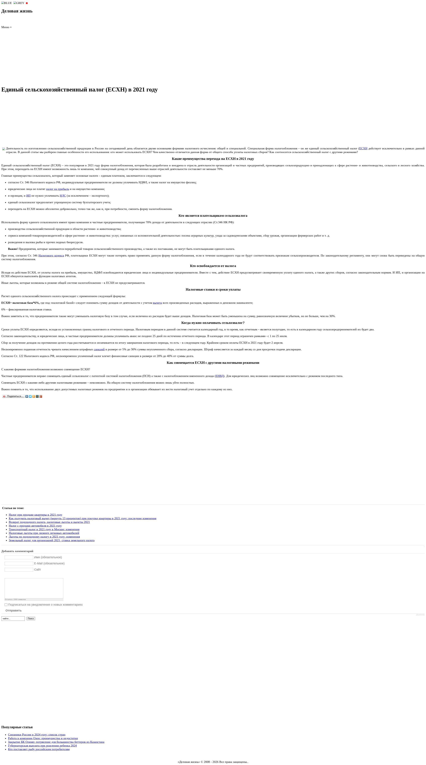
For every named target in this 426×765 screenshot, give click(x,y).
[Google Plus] (41, 396)
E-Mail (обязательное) (49, 563)
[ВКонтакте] (27, 396)
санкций (99, 349)
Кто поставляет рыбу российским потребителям (39, 749)
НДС (63, 195)
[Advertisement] (213, 58)
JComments (420, 615)
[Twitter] (30, 396)
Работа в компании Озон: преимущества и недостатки (43, 738)
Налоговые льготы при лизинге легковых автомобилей (44, 533)
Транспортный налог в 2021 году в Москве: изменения (44, 529)
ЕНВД (219, 376)
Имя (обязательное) (48, 557)
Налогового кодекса (51, 255)
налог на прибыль (57, 189)
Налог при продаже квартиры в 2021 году (35, 514)
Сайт (37, 569)
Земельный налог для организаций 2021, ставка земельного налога (52, 540)
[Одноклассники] (34, 396)
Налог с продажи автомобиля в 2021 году (35, 525)
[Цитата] (11, 575)
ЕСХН (363, 148)
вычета (157, 302)
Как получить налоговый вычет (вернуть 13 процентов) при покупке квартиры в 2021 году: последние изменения (82, 518)
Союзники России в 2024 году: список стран (36, 734)
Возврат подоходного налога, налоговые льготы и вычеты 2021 (49, 522)
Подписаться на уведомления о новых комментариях (45, 604)
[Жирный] (6, 575)
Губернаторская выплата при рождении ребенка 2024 (42, 745)
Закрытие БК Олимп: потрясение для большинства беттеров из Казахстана (56, 742)
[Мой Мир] (37, 396)
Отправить (13, 610)
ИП (28, 195)
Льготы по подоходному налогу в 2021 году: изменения (44, 536)
